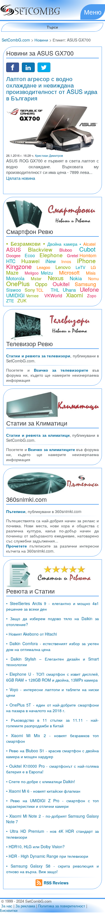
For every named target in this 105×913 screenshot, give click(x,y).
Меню (92, 12)
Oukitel (61, 284)
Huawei (30, 261)
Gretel (72, 255)
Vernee (32, 295)
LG (93, 267)
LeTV (80, 267)
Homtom (88, 255)
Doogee (13, 255)
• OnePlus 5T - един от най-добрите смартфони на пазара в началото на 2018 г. (52, 707)
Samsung (85, 284)
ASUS (13, 249)
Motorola (15, 278)
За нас (6, 906)
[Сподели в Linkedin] (28, 67)
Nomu (93, 278)
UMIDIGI (15, 295)
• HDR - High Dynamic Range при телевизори (47, 856)
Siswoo (13, 290)
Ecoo (30, 255)
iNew (50, 261)
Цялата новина (20, 178)
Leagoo (43, 267)
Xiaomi (74, 295)
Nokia (76, 278)
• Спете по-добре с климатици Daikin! (40, 781)
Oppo (41, 284)
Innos (66, 261)
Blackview (40, 249)
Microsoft (69, 272)
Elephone (51, 255)
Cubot (87, 249)
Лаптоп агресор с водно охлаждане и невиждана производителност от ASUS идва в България (51, 88)
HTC (10, 261)
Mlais (91, 273)
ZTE (10, 300)
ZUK (22, 300)
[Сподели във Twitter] (44, 67)
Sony (30, 290)
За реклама (25, 906)
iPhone (86, 260)
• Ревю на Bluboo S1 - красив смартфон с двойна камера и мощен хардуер (52, 753)
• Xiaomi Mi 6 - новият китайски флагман (43, 791)
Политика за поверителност (61, 906)
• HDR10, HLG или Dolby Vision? (35, 846)
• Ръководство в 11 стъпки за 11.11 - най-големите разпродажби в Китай (52, 722)
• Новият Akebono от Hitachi (31, 634)
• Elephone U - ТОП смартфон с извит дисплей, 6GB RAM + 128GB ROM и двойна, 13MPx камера (52, 676)
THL (55, 290)
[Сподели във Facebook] (12, 67)
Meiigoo (32, 273)
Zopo (91, 295)
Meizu (47, 273)
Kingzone (19, 266)
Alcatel (89, 244)
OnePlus (18, 283)
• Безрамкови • (25, 243)
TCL (39, 290)
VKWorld (53, 295)
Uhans (69, 289)
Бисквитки (8, 910)
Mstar (36, 278)
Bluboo (65, 250)
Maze (12, 272)
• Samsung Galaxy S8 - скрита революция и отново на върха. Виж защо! (52, 868)
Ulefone (89, 289)
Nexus (56, 278)
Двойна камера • (64, 244)
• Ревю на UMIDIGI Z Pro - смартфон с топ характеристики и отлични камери (52, 803)
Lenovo (63, 266)
